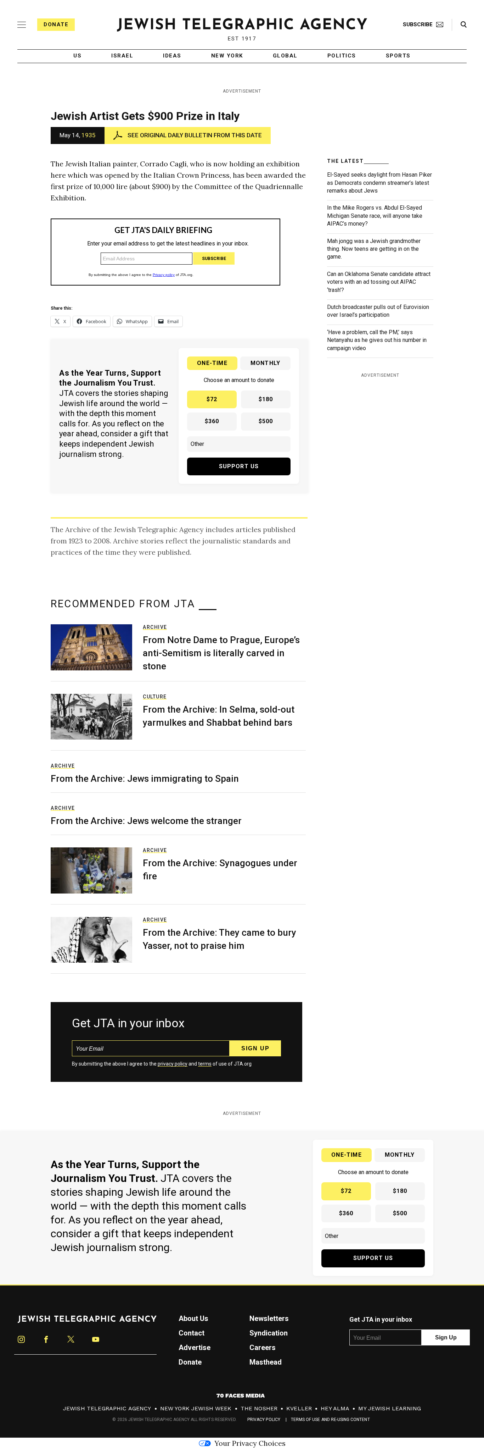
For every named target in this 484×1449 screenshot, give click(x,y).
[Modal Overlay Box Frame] (242, 724)
